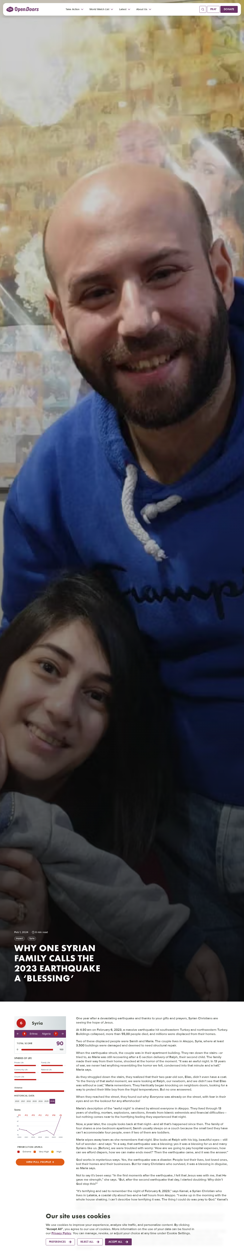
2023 (35, 1101)
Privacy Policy (61, 1233)
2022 (29, 1101)
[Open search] (202, 9)
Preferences (57, 1241)
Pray (213, 9)
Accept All (115, 1241)
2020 (17, 1101)
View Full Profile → (40, 1162)
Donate (229, 9)
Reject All (86, 1241)
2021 (23, 1101)
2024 (41, 1101)
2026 (52, 1101)
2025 (46, 1101)
